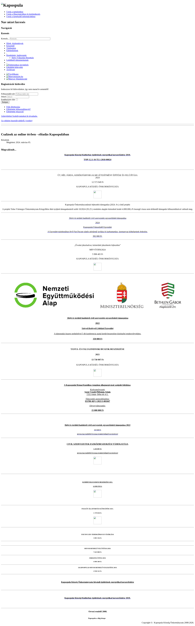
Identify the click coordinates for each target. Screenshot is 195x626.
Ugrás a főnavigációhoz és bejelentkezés (23, 14)
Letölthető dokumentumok (17, 60)
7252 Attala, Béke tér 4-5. (97, 394)
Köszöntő (10, 46)
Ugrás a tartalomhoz (14, 12)
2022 (97, 323)
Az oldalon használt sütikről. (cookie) (16, 121)
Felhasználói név (8, 94)
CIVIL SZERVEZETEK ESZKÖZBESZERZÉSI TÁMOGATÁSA (97, 444)
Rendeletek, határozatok (16, 55)
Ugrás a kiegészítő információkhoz (20, 16)
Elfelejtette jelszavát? (15, 111)
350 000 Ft (97, 339)
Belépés (5, 102)
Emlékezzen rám (8, 99)
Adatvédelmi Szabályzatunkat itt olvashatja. (19, 116)
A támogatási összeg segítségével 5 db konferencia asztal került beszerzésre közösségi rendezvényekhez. (97, 334)
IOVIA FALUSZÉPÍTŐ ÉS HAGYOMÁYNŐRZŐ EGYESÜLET (97, 453)
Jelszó (4, 97)
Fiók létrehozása (13, 107)
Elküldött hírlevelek (14, 67)
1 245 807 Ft (97, 449)
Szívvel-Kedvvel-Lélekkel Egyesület (97, 328)
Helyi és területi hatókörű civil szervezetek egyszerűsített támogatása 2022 (97, 425)
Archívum (10, 69)
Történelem (11, 48)
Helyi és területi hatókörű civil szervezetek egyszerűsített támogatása (97, 318)
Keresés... (5, 38)
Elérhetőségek (12, 50)
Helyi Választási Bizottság (23, 58)
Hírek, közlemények (14, 43)
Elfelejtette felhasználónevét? (18, 109)
